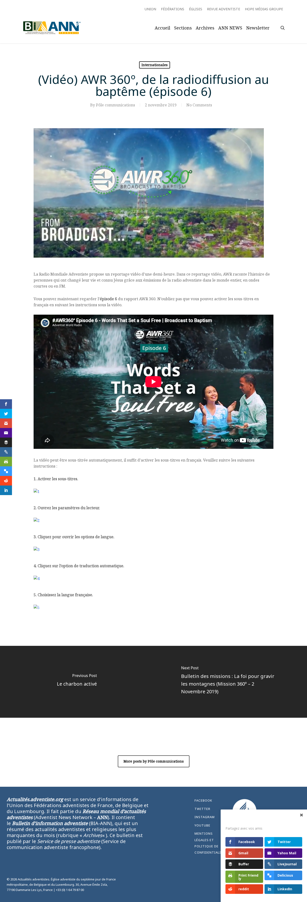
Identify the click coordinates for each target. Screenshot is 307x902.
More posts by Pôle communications (154, 761)
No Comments (199, 105)
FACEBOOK (203, 800)
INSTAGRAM (205, 817)
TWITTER (202, 809)
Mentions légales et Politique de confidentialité (209, 843)
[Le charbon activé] (77, 682)
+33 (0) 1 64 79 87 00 (70, 890)
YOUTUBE (202, 825)
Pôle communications (115, 105)
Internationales (155, 65)
